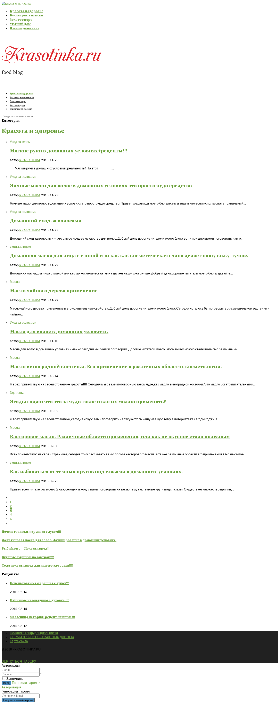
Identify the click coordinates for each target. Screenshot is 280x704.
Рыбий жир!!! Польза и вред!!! (26, 548)
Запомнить (14, 678)
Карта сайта (19, 641)
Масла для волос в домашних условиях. (59, 332)
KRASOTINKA (29, 160)
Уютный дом (20, 24)
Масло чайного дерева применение (54, 291)
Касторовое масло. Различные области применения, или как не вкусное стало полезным (120, 437)
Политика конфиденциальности (34, 633)
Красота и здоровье (26, 11)
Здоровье (17, 392)
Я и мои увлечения (24, 28)
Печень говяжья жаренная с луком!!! (31, 532)
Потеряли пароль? (26, 683)
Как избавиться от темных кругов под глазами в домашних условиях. (96, 472)
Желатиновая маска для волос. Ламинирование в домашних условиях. (59, 540)
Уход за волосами (23, 176)
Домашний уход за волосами (46, 221)
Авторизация (12, 687)
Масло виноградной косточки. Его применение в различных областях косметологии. (116, 367)
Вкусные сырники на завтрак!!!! (28, 557)
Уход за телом (20, 142)
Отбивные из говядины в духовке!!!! (39, 600)
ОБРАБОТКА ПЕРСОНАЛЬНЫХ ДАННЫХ (42, 637)
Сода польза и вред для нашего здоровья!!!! (37, 565)
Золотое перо (21, 20)
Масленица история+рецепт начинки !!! (42, 617)
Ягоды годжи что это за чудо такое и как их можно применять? (88, 402)
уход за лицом (20, 246)
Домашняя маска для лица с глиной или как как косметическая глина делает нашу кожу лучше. (129, 256)
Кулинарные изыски (26, 15)
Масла (15, 281)
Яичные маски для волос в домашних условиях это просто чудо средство (101, 186)
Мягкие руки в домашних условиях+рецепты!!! (68, 151)
